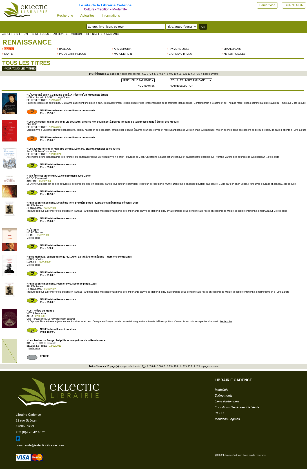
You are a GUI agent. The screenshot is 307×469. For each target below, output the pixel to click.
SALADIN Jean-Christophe (41, 151)
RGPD (219, 413)
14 (193, 73)
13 (188, 73)
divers (8, 48)
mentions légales (227, 419)
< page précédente (130, 73)
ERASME (32, 124)
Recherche (65, 15)
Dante (8, 53)
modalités (221, 389)
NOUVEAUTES (146, 85)
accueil (7, 34)
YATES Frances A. (37, 313)
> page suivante (209, 73)
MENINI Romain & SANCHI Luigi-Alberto (48, 97)
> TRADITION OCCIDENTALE (83, 34)
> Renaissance (110, 34)
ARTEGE (32, 181)
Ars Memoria (122, 48)
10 (174, 73)
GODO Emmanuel (37, 178)
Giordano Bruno (180, 53)
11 (179, 73)
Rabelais (65, 48)
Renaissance (27, 42)
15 (198, 73)
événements (223, 395)
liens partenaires (227, 401)
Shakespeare (232, 48)
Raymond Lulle (179, 48)
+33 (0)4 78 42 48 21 (31, 432)
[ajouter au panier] (32, 113)
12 (184, 73)
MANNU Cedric (35, 259)
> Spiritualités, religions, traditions (39, 34)
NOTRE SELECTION (181, 85)
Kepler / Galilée (234, 53)
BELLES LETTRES (37, 100)
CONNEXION (294, 5)
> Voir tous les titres (19, 68)
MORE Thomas (35, 232)
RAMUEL (32, 262)
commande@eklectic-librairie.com (40, 445)
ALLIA (30, 316)
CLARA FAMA (34, 208)
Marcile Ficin (123, 53)
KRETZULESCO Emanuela (41, 343)
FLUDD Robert (35, 205)
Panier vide (267, 5)
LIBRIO (31, 235)
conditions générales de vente (237, 407)
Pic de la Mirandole (72, 53)
